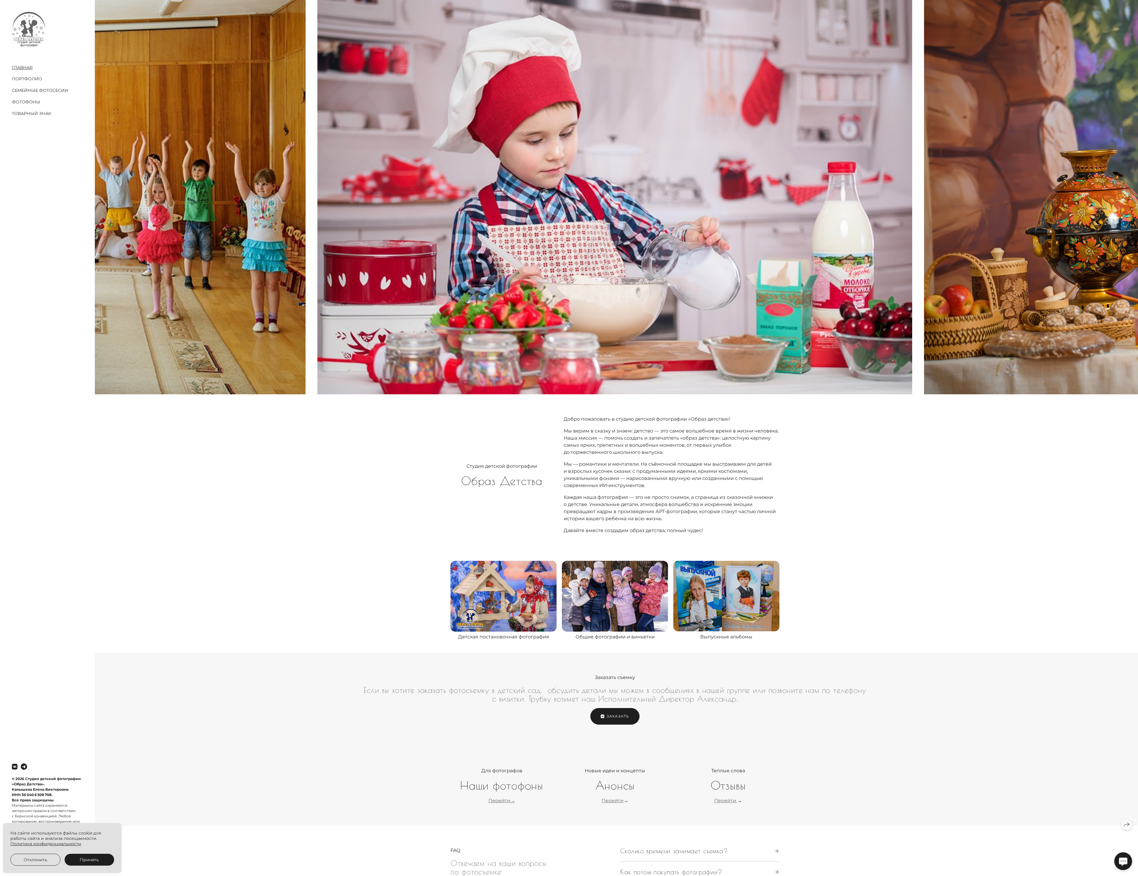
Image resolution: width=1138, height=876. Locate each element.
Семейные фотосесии (40, 90)
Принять (89, 859)
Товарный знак (31, 113)
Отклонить (35, 859)
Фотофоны (26, 102)
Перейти (613, 800)
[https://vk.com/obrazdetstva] (14, 767)
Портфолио (27, 78)
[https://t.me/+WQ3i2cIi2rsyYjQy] (24, 767)
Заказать (618, 716)
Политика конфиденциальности (45, 843)
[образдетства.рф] (28, 29)
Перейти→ (501, 800)
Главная (22, 67)
